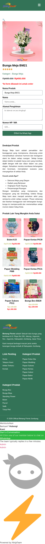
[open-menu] (39, 5)
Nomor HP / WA (9, 123)
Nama (5, 98)
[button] (3, 19)
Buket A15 (12, 240)
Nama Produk (9, 88)
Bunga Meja (17, 74)
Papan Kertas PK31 (33, 269)
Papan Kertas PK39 (33, 240)
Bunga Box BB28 (33, 301)
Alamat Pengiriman (11, 107)
